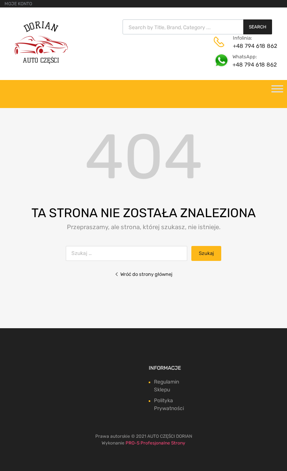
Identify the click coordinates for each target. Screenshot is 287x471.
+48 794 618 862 (251, 46)
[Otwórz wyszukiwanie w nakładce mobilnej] (197, 26)
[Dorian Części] (41, 62)
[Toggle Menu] (277, 91)
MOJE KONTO (18, 3)
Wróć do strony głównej (146, 274)
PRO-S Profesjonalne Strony (155, 443)
